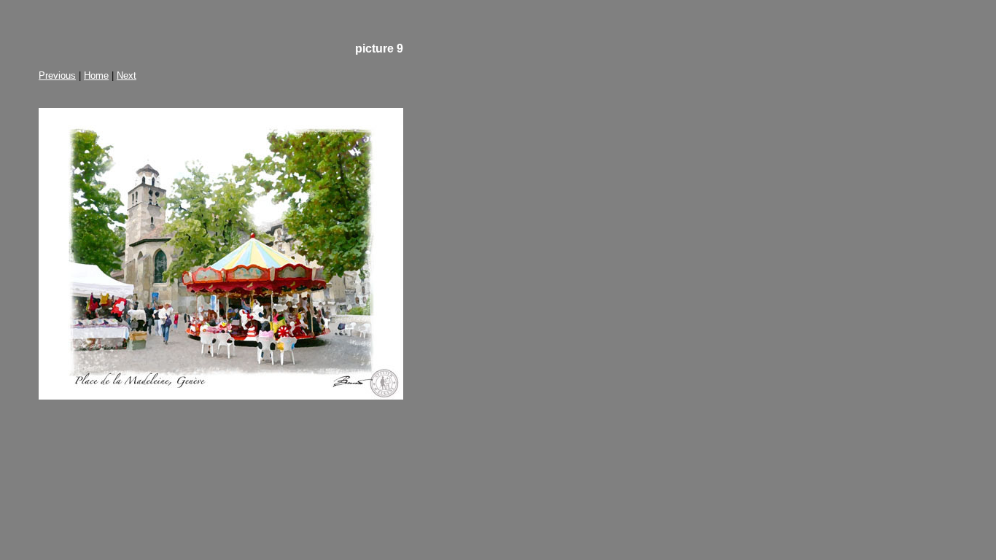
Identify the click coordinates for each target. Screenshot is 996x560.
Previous (57, 75)
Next (126, 75)
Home (96, 75)
